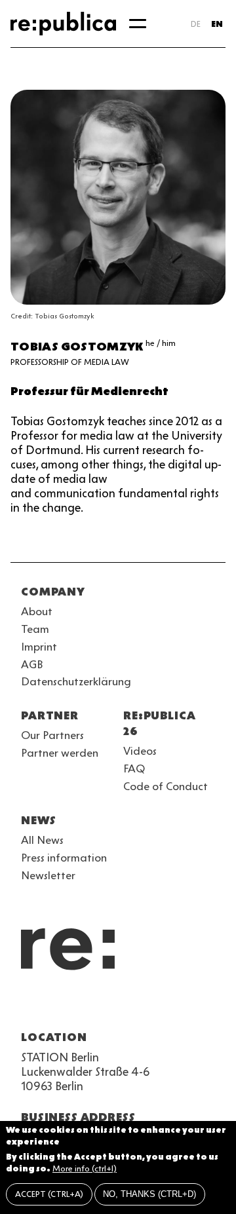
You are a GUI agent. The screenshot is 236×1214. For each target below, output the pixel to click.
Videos (140, 750)
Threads (170, 1006)
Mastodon (100, 1006)
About (36, 611)
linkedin (123, 1006)
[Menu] (137, 23)
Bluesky (76, 1006)
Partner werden (59, 752)
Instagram (52, 1006)
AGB (32, 664)
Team (35, 628)
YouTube (29, 1006)
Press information (64, 857)
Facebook (194, 1006)
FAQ (134, 768)
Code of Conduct (165, 786)
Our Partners (52, 735)
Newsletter (48, 875)
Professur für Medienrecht (89, 391)
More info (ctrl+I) (84, 1168)
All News (42, 839)
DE (196, 24)
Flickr (147, 1006)
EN (217, 24)
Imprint (39, 646)
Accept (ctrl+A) (49, 1194)
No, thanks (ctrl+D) (149, 1194)
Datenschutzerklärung (76, 681)
